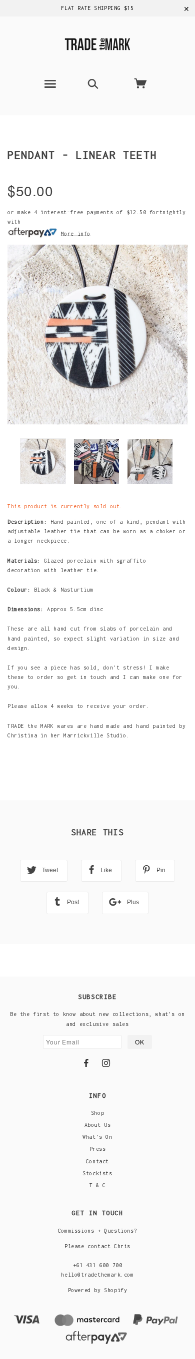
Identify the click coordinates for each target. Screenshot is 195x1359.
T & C (98, 1185)
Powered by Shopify (98, 1290)
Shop (97, 1113)
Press (98, 1149)
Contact (97, 1161)
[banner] (97, 42)
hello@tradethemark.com (97, 1275)
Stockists (97, 1173)
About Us (97, 1125)
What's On (97, 1137)
